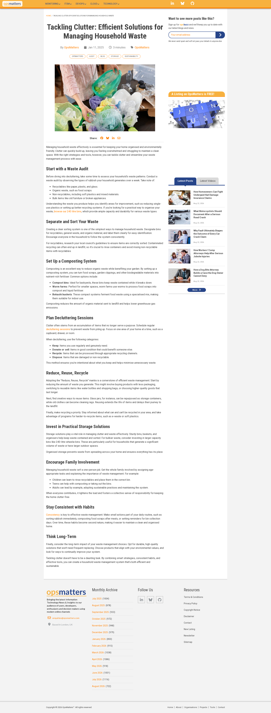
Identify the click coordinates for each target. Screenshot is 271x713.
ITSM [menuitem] (67, 4)
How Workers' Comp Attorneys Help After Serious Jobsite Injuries (208, 253)
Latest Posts (185, 180)
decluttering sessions (58, 329)
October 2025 (99, 619)
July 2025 (97, 598)
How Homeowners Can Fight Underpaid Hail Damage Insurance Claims (208, 195)
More (194, 290)
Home (48, 16)
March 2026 (98, 652)
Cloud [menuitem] (93, 4)
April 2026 (97, 659)
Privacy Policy (190, 603)
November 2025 (100, 625)
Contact (188, 623)
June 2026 (97, 672)
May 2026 (97, 666)
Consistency (53, 514)
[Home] (12, 4)
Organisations (190, 707)
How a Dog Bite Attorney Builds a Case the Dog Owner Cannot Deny (208, 273)
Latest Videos (207, 180)
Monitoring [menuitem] (51, 4)
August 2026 (98, 686)
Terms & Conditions (193, 597)
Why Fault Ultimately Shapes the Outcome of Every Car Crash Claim (208, 233)
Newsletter (189, 635)
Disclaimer (189, 616)
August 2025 (98, 605)
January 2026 (99, 639)
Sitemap (188, 642)
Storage (115, 56)
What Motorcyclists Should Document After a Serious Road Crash (208, 214)
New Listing (189, 629)
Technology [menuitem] (110, 4)
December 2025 (100, 632)
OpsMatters (71, 47)
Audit (91, 56)
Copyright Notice (192, 610)
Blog (103, 56)
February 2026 (99, 646)
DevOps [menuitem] (80, 4)
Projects (203, 707)
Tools (212, 707)
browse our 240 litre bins (67, 211)
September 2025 (100, 612)
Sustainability (131, 56)
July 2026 (97, 679)
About (178, 707)
